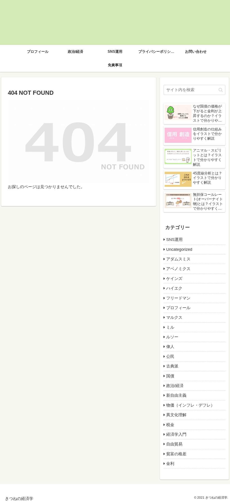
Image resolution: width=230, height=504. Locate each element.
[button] (221, 89)
